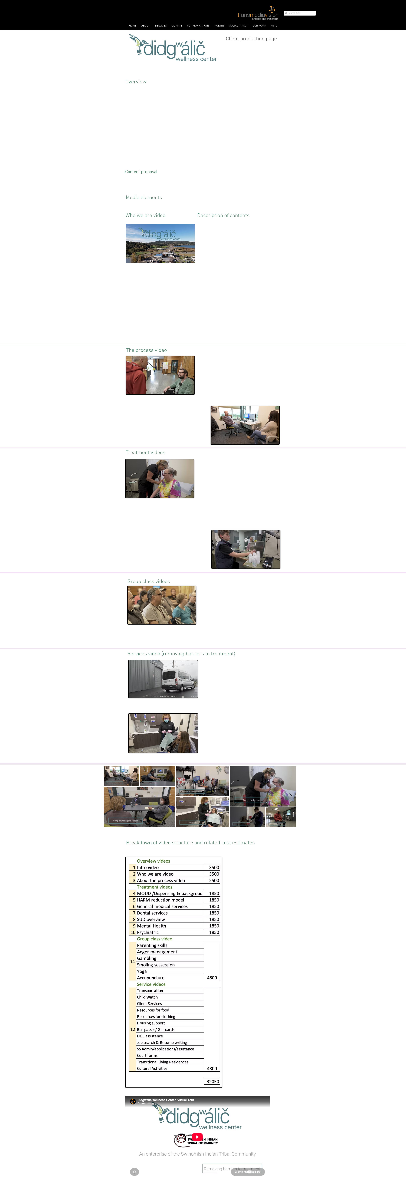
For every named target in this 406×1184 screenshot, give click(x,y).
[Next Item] (291, 796)
